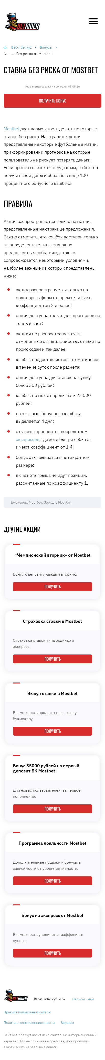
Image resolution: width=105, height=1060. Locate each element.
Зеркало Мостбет (58, 502)
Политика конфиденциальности (29, 1022)
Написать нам (83, 999)
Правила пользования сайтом (27, 1012)
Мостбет (35, 502)
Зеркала (67, 1022)
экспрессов (27, 439)
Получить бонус (52, 101)
